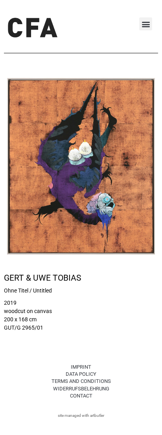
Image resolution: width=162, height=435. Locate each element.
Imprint (81, 367)
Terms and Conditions (81, 381)
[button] (145, 23)
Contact (81, 396)
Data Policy (81, 374)
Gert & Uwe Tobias (42, 278)
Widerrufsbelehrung (81, 389)
